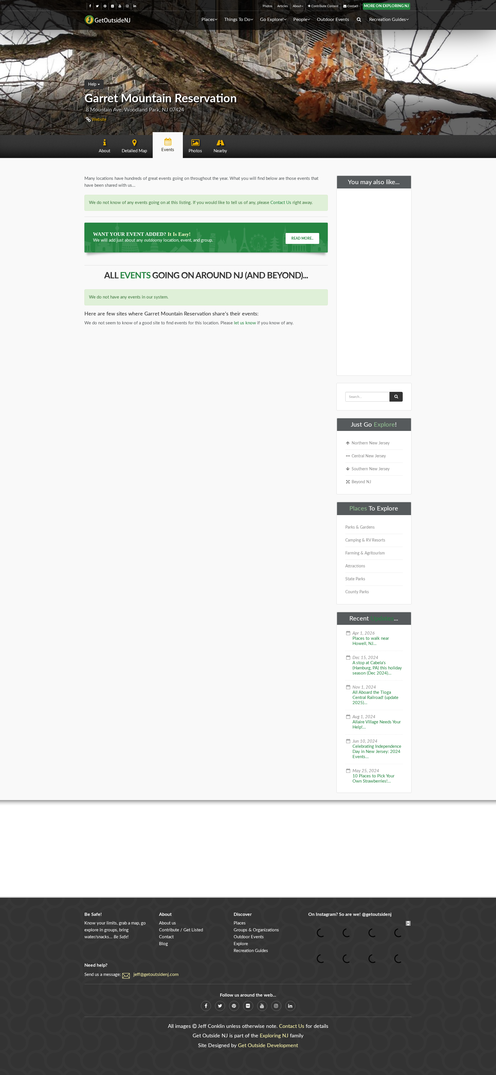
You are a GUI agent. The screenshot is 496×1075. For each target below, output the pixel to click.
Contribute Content (324, 6)
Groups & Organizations (256, 930)
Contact (352, 6)
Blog (163, 944)
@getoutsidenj (377, 914)
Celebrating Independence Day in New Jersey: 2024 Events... (376, 751)
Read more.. (302, 238)
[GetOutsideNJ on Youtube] (120, 6)
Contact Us (280, 203)
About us (167, 923)
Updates (382, 618)
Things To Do (237, 19)
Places (208, 19)
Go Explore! (272, 19)
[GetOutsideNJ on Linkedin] (134, 6)
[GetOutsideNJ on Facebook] (90, 6)
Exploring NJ (274, 1036)
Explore (384, 424)
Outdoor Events (333, 19)
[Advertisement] (374, 280)
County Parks (357, 592)
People (300, 19)
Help (93, 84)
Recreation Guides (387, 19)
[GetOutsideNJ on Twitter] (97, 6)
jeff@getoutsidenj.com (156, 974)
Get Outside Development (268, 1045)
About (297, 6)
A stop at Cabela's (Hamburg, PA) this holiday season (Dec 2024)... (377, 668)
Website (98, 120)
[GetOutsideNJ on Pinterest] (105, 6)
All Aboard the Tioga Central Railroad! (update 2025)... (375, 697)
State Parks (355, 579)
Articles (282, 6)
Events (135, 275)
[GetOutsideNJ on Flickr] (112, 6)
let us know (245, 323)
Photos (267, 6)
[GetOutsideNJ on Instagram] (127, 6)
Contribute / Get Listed (181, 930)
